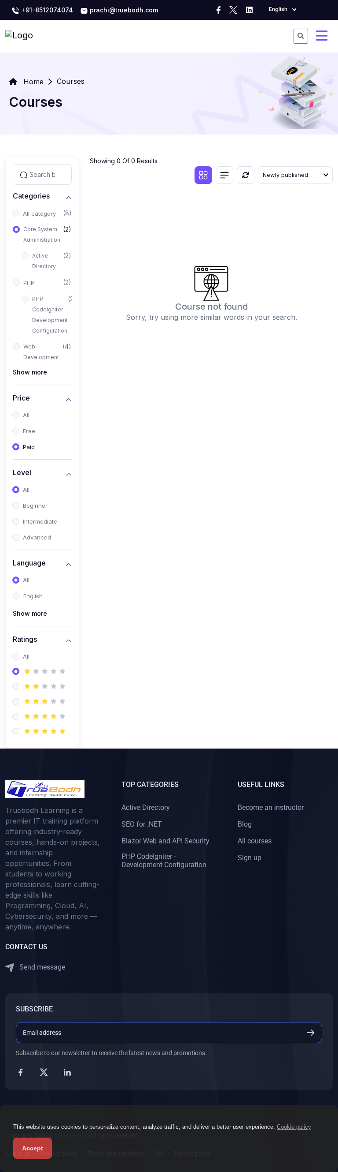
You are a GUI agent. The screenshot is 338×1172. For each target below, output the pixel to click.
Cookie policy (294, 1126)
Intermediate (40, 521)
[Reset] (245, 175)
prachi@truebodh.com (123, 10)
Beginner (35, 505)
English (33, 595)
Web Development (41, 351)
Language (29, 563)
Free (29, 430)
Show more (30, 372)
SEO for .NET (141, 824)
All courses (255, 841)
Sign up (249, 858)
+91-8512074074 (46, 10)
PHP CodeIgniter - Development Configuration (50, 315)
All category (39, 213)
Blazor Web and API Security (165, 841)
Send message (41, 967)
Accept (32, 1148)
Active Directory (44, 261)
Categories (31, 196)
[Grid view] (203, 175)
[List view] (224, 175)
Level (22, 472)
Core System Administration (41, 234)
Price (21, 398)
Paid (29, 446)
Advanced (37, 537)
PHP (28, 283)
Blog (245, 824)
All (26, 415)
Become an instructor (271, 807)
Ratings (25, 639)
